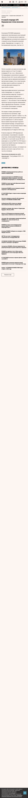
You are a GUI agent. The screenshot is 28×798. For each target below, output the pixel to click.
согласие (13, 792)
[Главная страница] (2, 2)
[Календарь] (10, 2)
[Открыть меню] (25, 2)
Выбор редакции (6, 7)
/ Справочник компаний (14, 15)
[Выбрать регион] (16, 2)
